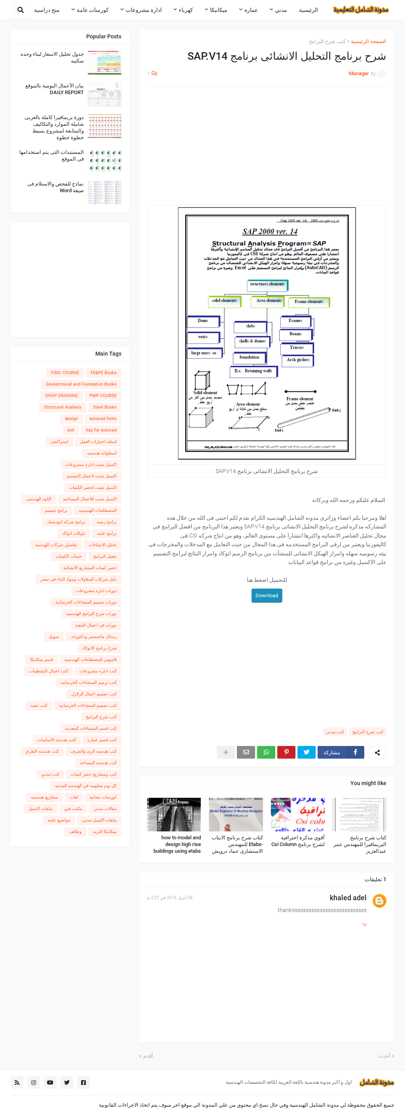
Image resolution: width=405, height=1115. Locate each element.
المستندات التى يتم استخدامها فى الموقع (51, 155)
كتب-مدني (335, 731)
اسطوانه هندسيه (102, 453)
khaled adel (348, 898)
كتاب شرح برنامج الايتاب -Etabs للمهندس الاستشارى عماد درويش (237, 844)
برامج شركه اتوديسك (66, 521)
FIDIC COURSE (65, 372)
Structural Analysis (62, 407)
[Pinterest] (286, 752)
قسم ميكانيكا (41, 659)
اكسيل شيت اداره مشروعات (91, 464)
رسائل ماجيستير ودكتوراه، (93, 636)
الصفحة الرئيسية (368, 41)
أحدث (384, 1056)
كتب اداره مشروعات (98, 671)
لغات (74, 797)
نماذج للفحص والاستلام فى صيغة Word (55, 187)
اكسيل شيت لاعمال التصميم (92, 476)
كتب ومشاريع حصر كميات (94, 774)
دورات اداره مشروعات (96, 590)
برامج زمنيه (107, 521)
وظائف (75, 831)
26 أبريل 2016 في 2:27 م (170, 897)
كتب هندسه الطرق (42, 751)
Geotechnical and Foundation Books (81, 384)
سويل (54, 636)
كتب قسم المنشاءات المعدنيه (91, 728)
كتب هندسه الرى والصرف (93, 751)
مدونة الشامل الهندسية (314, 1105)
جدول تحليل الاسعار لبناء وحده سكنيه (52, 57)
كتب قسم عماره (102, 739)
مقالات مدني (105, 808)
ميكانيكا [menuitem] (218, 10)
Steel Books (105, 407)
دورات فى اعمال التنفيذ (96, 625)
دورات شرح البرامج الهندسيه (91, 613)
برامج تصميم (56, 510)
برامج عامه (107, 533)
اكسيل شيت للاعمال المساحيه (90, 499)
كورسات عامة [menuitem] (93, 10)
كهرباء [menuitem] (186, 10)
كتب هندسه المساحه (98, 762)
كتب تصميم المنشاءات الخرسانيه (88, 705)
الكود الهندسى (38, 499)
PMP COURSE (103, 395)
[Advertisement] (266, 149)
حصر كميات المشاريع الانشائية (90, 567)
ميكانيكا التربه (105, 831)
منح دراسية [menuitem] (47, 10)
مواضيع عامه (58, 820)
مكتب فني (73, 808)
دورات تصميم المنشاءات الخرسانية (86, 602)
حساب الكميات (68, 556)
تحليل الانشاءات (103, 544)
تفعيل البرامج (105, 556)
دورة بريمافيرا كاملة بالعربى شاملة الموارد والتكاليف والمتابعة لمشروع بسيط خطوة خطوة (54, 127)
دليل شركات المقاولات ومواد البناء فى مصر (78, 579)
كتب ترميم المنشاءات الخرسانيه (89, 682)
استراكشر (59, 441)
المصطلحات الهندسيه (98, 510)
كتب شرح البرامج (327, 41)
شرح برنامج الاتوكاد (99, 648)
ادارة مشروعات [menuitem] (144, 10)
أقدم (148, 1056)
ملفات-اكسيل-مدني (99, 820)
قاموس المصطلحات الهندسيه (90, 659)
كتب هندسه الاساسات (56, 739)
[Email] (246, 752)
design (71, 418)
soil (70, 430)
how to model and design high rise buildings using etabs (177, 844)
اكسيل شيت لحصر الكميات (93, 487)
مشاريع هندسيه (44, 797)
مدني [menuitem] (281, 10)
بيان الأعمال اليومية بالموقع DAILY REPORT (54, 89)
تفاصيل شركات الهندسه (56, 544)
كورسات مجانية (103, 797)
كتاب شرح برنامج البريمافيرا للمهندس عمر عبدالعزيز (359, 844)
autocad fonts (103, 418)
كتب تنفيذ (38, 705)
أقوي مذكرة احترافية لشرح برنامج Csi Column (298, 841)
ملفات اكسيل (40, 808)
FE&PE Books (104, 372)
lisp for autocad (101, 430)
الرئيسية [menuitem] (308, 10)
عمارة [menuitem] (251, 10)
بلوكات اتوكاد (73, 533)
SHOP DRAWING (61, 395)
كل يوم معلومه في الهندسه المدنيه (86, 785)
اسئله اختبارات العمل (98, 441)
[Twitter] (306, 752)
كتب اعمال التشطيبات (48, 671)
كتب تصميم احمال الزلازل (94, 694)
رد (364, 923)
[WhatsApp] (266, 752)
